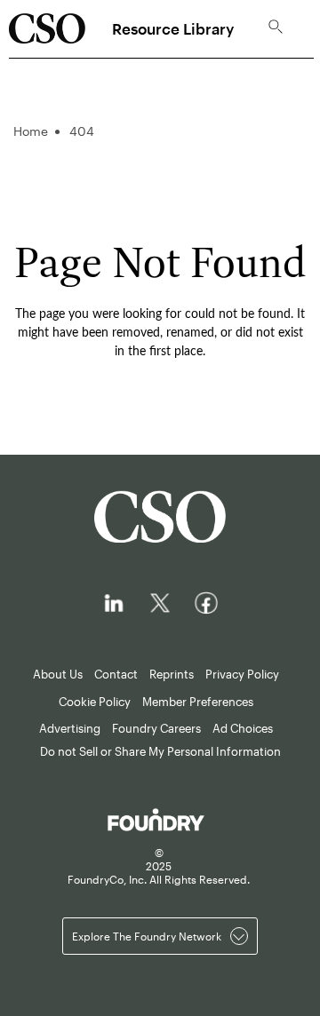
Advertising (69, 728)
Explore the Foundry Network (146, 936)
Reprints (171, 674)
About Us (58, 674)
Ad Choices (242, 728)
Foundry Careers (156, 728)
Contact (116, 674)
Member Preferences (197, 702)
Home (30, 131)
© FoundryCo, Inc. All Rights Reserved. (159, 865)
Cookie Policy (95, 702)
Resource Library (173, 28)
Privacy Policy (242, 674)
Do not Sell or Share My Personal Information (160, 751)
